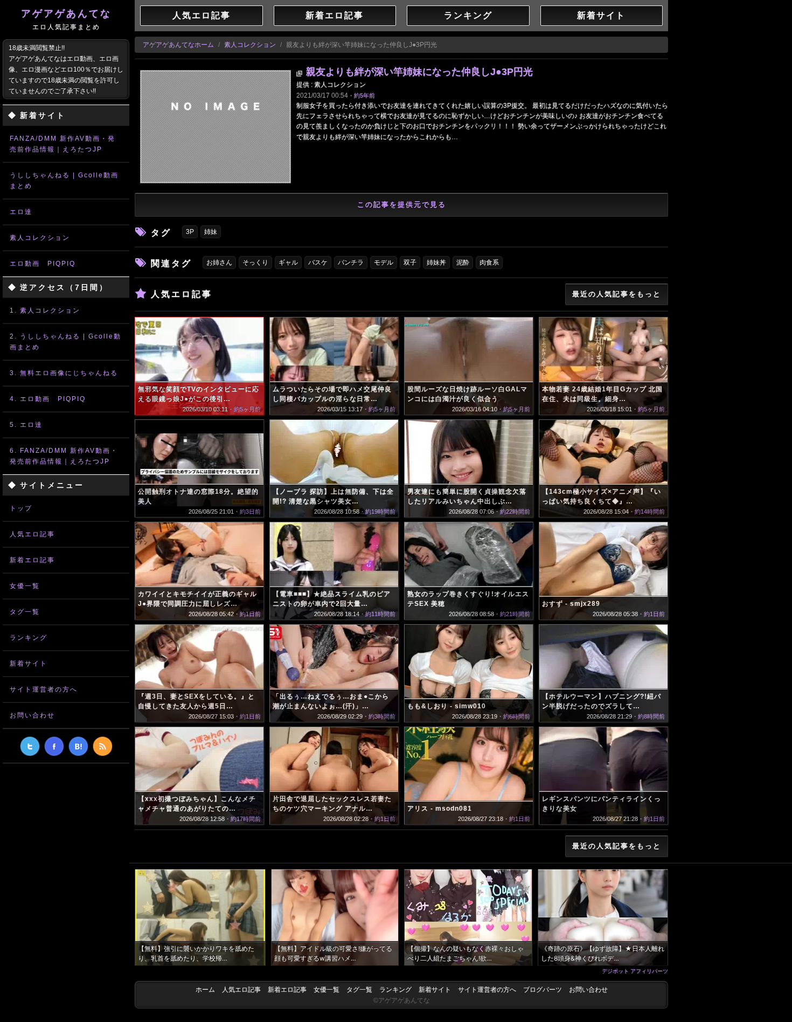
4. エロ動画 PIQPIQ (48, 399)
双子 (410, 262)
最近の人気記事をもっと (616, 294)
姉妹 (210, 232)
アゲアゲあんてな (66, 19)
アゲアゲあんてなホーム (178, 45)
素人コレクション (40, 237)
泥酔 (462, 262)
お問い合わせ (32, 715)
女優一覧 (25, 586)
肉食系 (489, 262)
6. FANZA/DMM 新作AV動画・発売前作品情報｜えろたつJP (64, 456)
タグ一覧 (25, 612)
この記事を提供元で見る (401, 205)
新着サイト (28, 663)
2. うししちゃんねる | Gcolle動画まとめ (65, 342)
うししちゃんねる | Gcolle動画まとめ (64, 180)
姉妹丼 (436, 262)
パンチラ (351, 262)
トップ (21, 508)
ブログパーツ (542, 989)
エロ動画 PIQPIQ (42, 263)
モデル (383, 262)
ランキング (28, 637)
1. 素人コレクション (45, 310)
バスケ (318, 262)
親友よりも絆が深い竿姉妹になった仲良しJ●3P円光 (419, 71)
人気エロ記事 (32, 534)
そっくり (255, 262)
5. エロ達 (26, 425)
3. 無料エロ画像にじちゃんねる (64, 373)
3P (190, 232)
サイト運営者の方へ (44, 689)
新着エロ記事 (32, 560)
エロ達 (21, 212)
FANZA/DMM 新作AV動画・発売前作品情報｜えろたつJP (62, 144)
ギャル (288, 262)
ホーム (205, 989)
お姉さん (219, 262)
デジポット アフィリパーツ (635, 971)
